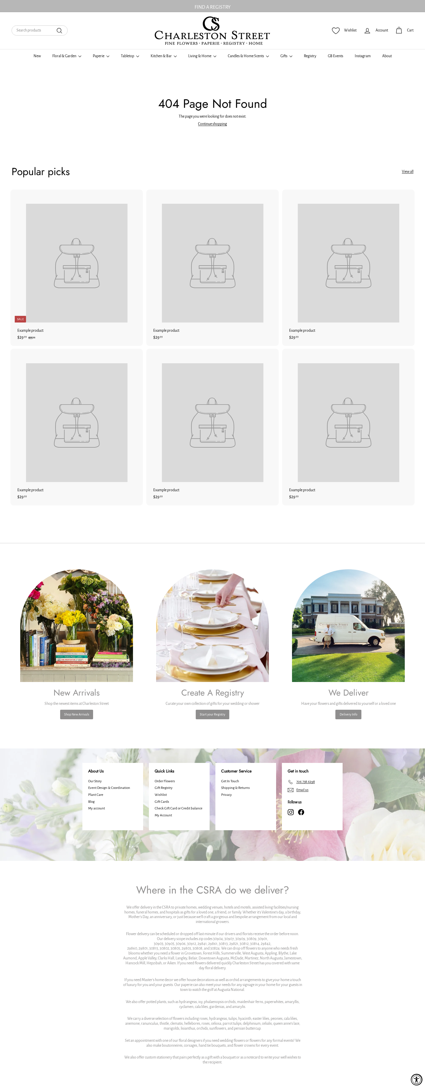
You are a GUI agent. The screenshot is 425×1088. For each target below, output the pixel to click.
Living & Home (200, 56)
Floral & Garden (64, 56)
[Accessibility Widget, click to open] (416, 1079)
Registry (310, 56)
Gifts (284, 56)
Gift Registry (164, 788)
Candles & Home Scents (246, 56)
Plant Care (95, 795)
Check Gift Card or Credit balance (178, 808)
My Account (163, 815)
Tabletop (128, 56)
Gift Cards (162, 802)
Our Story (95, 781)
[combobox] (40, 30)
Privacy (226, 795)
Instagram (363, 56)
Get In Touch (230, 781)
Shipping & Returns (235, 788)
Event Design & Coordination (109, 788)
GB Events (335, 56)
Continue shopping (212, 124)
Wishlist (161, 795)
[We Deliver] (348, 625)
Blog (91, 802)
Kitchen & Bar (161, 56)
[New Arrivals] (76, 625)
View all (407, 172)
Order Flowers (165, 781)
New (37, 56)
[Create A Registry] (212, 625)
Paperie (99, 56)
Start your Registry (212, 714)
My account (96, 808)
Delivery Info (348, 714)
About (387, 56)
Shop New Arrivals (76, 714)
